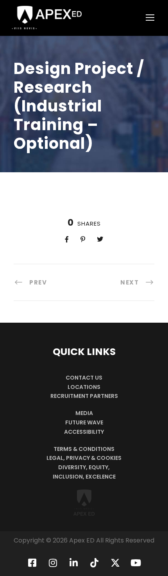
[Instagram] (53, 562)
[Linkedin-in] (73, 562)
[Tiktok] (94, 562)
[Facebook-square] (32, 562)
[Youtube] (136, 562)
